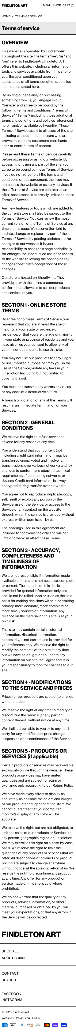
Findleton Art (21, 1012)
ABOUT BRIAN (13, 958)
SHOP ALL (10, 951)
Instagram (12, 1000)
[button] (68, 5)
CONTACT (10, 973)
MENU (47, 5)
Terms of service (28, 16)
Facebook (11, 994)
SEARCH (9, 980)
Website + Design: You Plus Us (21, 1018)
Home (6, 16)
